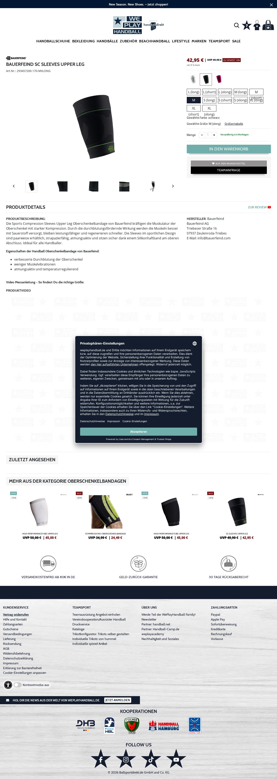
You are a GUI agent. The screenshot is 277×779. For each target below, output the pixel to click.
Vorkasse (217, 639)
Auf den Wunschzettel (230, 163)
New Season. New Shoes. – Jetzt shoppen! (138, 4)
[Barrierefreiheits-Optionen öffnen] (8, 685)
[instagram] (126, 758)
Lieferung (9, 639)
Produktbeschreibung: (26, 219)
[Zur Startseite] (138, 25)
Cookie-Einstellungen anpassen (24, 673)
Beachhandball (154, 41)
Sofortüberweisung (224, 624)
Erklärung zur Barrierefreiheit (22, 668)
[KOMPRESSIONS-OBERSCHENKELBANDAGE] (105, 515)
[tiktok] (151, 758)
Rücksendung (12, 644)
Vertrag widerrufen (16, 614)
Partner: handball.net (156, 624)
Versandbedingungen (17, 634)
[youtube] (176, 758)
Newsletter (149, 619)
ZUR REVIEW (257, 207)
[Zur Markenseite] (16, 59)
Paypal (215, 614)
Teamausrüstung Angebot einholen (96, 614)
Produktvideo (18, 290)
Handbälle (107, 41)
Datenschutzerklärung (18, 658)
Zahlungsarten (13, 624)
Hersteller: (196, 219)
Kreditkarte (218, 629)
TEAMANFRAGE (228, 170)
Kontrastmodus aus (36, 685)
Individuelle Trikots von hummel (94, 639)
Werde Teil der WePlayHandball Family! (168, 614)
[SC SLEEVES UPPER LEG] (237, 515)
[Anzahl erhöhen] (214, 135)
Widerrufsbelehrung (16, 653)
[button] (237, 25)
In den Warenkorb (228, 149)
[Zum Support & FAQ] (247, 24)
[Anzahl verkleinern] (202, 135)
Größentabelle (234, 123)
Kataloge (78, 629)
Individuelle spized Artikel (89, 644)
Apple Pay (218, 619)
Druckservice (81, 624)
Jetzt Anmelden (117, 700)
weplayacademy (153, 634)
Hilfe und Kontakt (15, 619)
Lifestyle (181, 41)
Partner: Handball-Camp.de (160, 629)
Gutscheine (10, 629)
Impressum (10, 663)
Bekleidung (83, 41)
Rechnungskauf (221, 634)
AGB (6, 649)
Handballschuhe (53, 41)
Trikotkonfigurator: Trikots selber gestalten (100, 634)
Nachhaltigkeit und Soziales (160, 639)
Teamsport (219, 41)
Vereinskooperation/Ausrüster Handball (99, 619)
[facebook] (101, 758)
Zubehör (128, 41)
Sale (236, 41)
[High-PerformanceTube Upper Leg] (40, 515)
